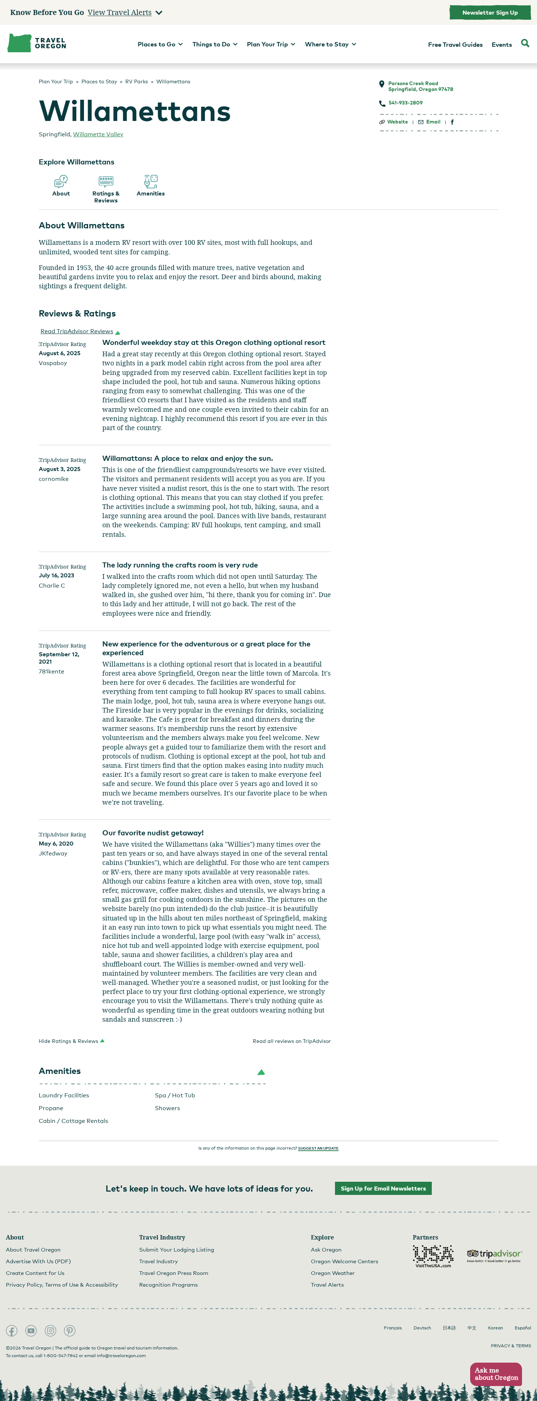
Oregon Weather (333, 1272)
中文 (472, 1327)
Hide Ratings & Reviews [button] (68, 1041)
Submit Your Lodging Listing (176, 1249)
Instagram (50, 1331)
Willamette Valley (98, 134)
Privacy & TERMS (511, 1345)
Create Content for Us (35, 1272)
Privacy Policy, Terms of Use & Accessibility (62, 1284)
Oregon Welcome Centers (344, 1261)
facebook (452, 122)
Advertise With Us (38, 1261)
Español (523, 1327)
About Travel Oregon (33, 1249)
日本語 (449, 1327)
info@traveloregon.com (121, 1355)
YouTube (31, 1331)
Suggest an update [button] (318, 1148)
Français (393, 1327)
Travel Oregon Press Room (173, 1272)
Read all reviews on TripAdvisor (292, 1041)
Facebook (12, 1331)
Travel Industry (158, 1261)
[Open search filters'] (525, 44)
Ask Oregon (326, 1249)
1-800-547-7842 (60, 1355)
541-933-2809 (406, 103)
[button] (79, 331)
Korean (495, 1327)
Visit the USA (433, 1256)
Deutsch (422, 1327)
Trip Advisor (495, 1256)
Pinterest (70, 1331)
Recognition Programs (168, 1284)
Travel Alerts (327, 1284)
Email (433, 122)
